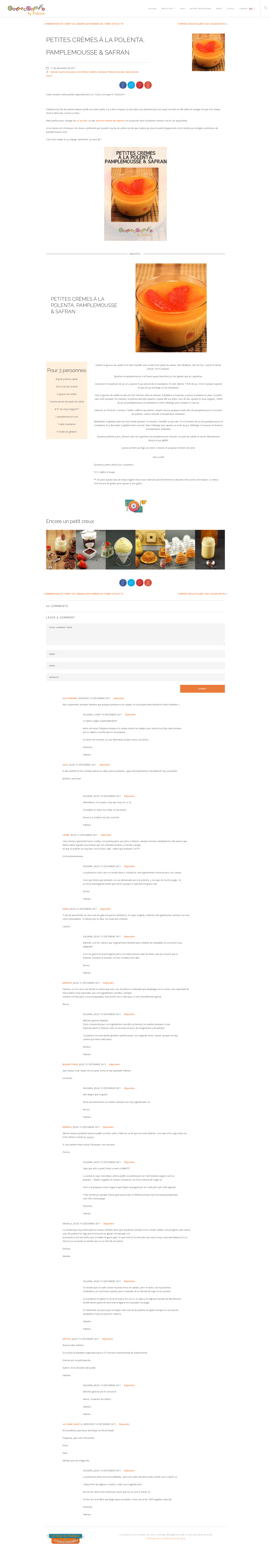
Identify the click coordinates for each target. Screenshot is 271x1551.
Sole (65, 764)
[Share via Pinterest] (139, 84)
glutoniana (70, 698)
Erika (66, 908)
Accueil (152, 8)
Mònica (67, 1127)
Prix (183, 8)
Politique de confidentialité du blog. (166, 1538)
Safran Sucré (57, 71)
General (102, 71)
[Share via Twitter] (131, 84)
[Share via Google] (148, 84)
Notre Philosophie (200, 8)
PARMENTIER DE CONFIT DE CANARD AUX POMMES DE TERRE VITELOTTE (84, 23)
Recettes (167, 8)
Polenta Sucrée (116, 71)
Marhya (67, 982)
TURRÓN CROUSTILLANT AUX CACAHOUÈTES (202, 23)
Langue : (244, 8)
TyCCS (230, 8)
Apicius (67, 1338)
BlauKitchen (70, 1064)
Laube (66, 834)
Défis (219, 8)
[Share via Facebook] (123, 84)
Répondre (119, 698)
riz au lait (82, 120)
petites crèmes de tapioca (110, 120)
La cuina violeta (72, 1424)
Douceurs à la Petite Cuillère (81, 71)
